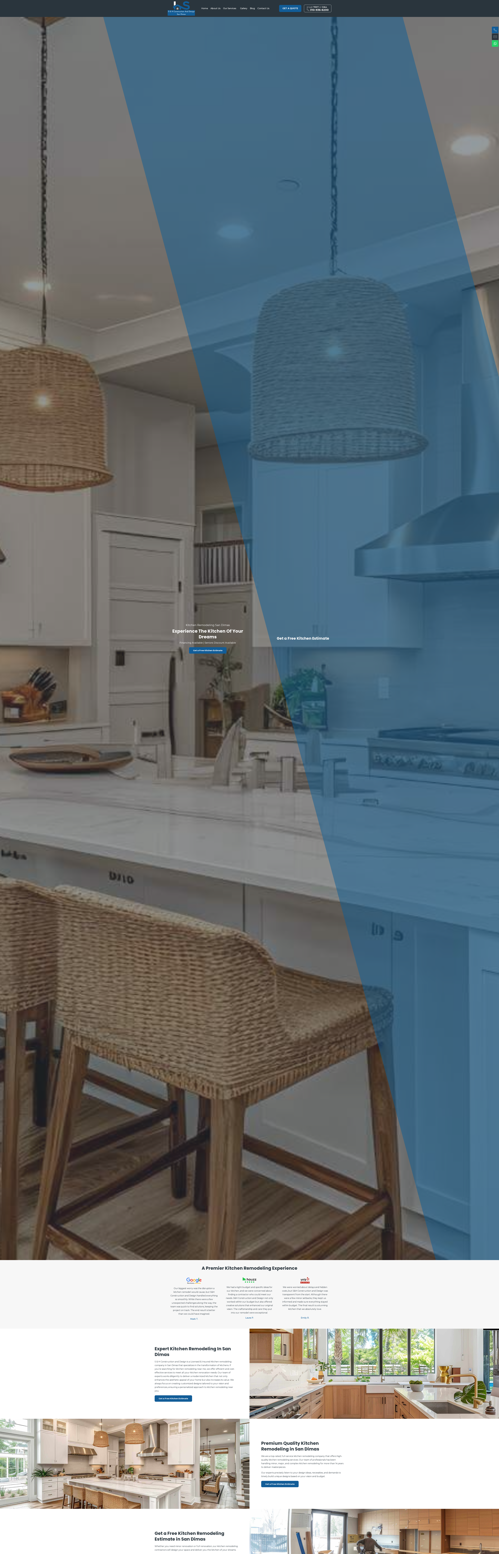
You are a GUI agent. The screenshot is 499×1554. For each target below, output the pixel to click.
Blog (252, 8)
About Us (216, 8)
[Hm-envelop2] (495, 36)
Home (204, 8)
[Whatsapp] (495, 43)
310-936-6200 (319, 9)
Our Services (229, 8)
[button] (230, 8)
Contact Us (263, 8)
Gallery (243, 8)
